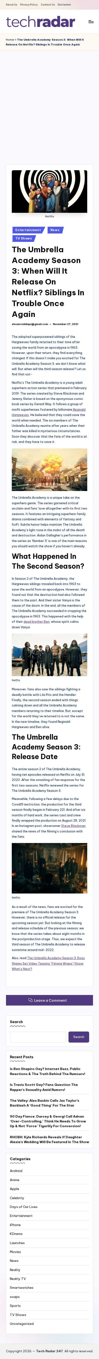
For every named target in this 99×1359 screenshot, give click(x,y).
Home (10, 39)
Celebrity (17, 1198)
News (55, 230)
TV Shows (23, 238)
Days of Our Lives (23, 1207)
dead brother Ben (37, 621)
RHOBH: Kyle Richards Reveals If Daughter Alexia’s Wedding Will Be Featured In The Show (49, 1139)
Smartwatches (21, 1287)
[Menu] (90, 21)
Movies (15, 1252)
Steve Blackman (73, 826)
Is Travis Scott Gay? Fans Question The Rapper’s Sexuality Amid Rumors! (44, 1087)
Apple (14, 1189)
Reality (15, 1270)
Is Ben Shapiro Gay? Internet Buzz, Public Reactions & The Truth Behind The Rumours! (47, 1071)
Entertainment (28, 230)
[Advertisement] (49, 102)
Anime (14, 1180)
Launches (17, 1243)
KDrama (16, 1234)
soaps (15, 1297)
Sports (15, 1305)
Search (16, 1022)
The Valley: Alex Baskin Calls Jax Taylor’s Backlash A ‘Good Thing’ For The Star (44, 1102)
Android (16, 1171)
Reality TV (18, 1279)
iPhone (15, 1225)
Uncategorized (22, 1323)
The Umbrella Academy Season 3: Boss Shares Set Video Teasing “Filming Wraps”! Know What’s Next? (48, 963)
